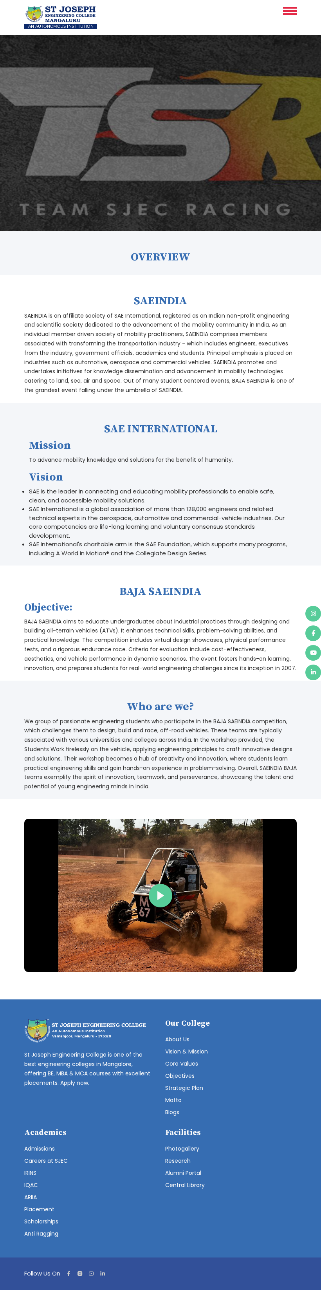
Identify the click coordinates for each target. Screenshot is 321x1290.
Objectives (180, 1076)
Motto (173, 1100)
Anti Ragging (41, 1234)
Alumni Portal (183, 1173)
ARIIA (30, 1197)
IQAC (31, 1185)
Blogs (172, 1112)
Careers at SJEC (46, 1161)
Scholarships (41, 1221)
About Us (177, 1039)
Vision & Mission (186, 1051)
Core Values (181, 1064)
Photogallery (182, 1149)
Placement (39, 1209)
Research (178, 1161)
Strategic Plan (184, 1088)
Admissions (39, 1149)
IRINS (30, 1173)
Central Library (185, 1185)
